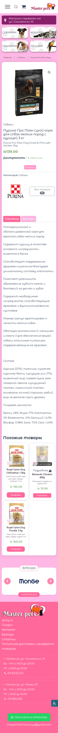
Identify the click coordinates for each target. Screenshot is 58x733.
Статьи (9, 639)
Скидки (7, 625)
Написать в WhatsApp (31, 717)
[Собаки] (15, 456)
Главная (7, 57)
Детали (28, 218)
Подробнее (42, 495)
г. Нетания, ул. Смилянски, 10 (24, 658)
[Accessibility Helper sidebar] (54, 703)
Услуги (7, 620)
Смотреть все (29, 594)
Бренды (8, 634)
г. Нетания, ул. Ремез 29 (21, 684)
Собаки (21, 57)
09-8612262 (15, 698)
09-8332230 (16, 673)
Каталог (9, 629)
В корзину (30, 167)
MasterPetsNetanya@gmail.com (29, 724)
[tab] (11, 219)
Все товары (42, 191)
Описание (12, 218)
